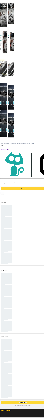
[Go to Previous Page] (1, 2)
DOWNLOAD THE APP (23, 402)
